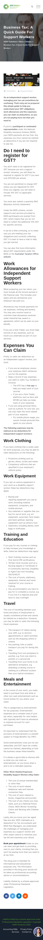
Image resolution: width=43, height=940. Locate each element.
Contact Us (26, 932)
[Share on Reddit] (25, 896)
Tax (17, 80)
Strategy (10, 80)
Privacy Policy (26, 929)
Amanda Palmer (26, 91)
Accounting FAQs (10, 929)
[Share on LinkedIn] (19, 896)
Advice (9, 78)
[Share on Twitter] (12, 896)
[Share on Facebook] (6, 896)
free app (31, 385)
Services (15, 932)
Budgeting (18, 78)
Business (29, 78)
